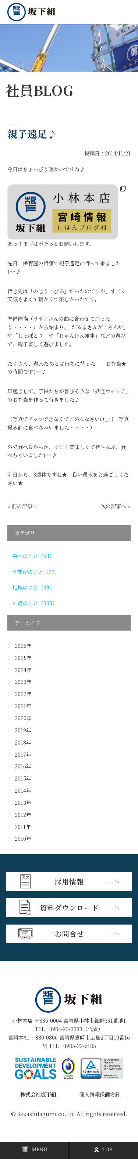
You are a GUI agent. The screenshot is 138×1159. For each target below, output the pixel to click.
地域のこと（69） (33, 587)
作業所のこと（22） (36, 571)
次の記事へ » (115, 506)
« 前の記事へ (22, 506)
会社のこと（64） (33, 556)
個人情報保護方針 (99, 1094)
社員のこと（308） (35, 603)
